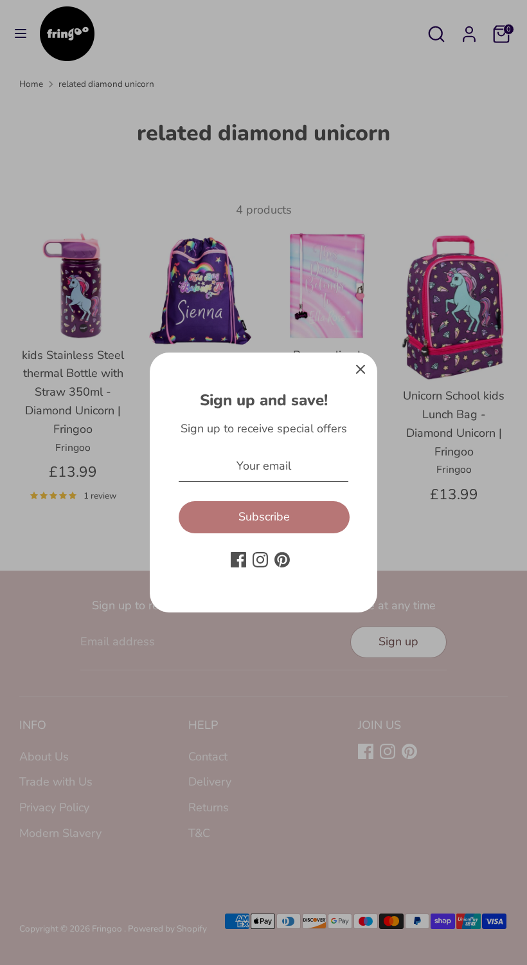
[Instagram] (260, 559)
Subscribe (264, 516)
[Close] (360, 369)
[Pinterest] (282, 559)
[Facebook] (238, 559)
